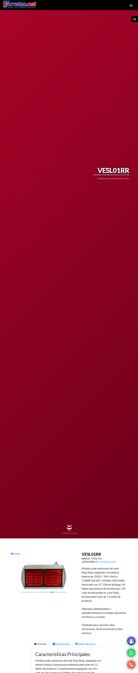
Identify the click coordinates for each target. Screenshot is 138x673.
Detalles (42, 643)
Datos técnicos (87, 643)
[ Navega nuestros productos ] (113, 178)
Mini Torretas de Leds (105, 561)
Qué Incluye (62, 643)
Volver (17, 553)
